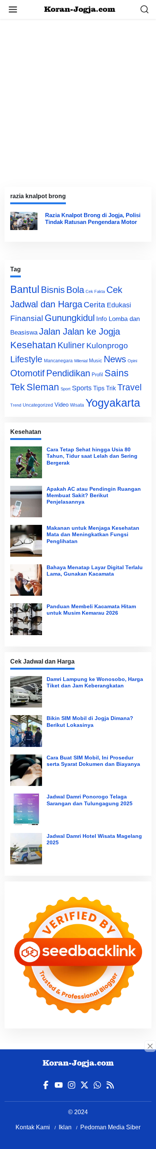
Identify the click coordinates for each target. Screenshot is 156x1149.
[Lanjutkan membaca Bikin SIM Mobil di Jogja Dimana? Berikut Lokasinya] (26, 731)
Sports (82, 388)
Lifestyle (26, 359)
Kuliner (71, 345)
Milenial (80, 360)
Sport (65, 389)
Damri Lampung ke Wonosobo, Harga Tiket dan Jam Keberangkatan (95, 682)
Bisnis (53, 290)
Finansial (26, 318)
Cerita (94, 304)
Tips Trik (104, 388)
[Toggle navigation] (13, 9)
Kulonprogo (107, 345)
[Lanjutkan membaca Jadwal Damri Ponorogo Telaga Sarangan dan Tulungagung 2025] (26, 809)
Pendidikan (68, 373)
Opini (132, 360)
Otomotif (27, 373)
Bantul (24, 289)
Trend (15, 405)
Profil (97, 374)
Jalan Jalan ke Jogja (79, 331)
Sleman (43, 387)
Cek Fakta (95, 291)
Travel (129, 387)
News (115, 359)
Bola (75, 290)
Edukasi (119, 305)
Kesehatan (33, 345)
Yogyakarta (113, 402)
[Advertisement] (78, 97)
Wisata (77, 405)
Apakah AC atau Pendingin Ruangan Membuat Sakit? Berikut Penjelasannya (94, 495)
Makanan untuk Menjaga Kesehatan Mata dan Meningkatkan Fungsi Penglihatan (93, 534)
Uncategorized (38, 405)
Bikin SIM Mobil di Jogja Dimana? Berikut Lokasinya (90, 721)
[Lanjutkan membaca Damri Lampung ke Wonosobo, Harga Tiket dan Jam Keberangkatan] (26, 692)
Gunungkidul (70, 318)
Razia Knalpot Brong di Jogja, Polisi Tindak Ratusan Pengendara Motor (92, 218)
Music (95, 360)
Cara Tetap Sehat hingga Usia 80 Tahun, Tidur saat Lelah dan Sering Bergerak (92, 456)
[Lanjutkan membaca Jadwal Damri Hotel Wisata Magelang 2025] (26, 849)
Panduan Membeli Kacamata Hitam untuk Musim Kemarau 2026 (91, 609)
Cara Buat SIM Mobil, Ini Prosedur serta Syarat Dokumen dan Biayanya (93, 761)
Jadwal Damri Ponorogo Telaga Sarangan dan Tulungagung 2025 (90, 800)
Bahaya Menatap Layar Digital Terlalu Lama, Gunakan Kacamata (95, 570)
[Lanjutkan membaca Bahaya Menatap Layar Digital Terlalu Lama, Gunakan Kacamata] (26, 580)
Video (62, 404)
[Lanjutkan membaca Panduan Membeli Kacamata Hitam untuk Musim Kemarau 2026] (26, 619)
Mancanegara (58, 360)
